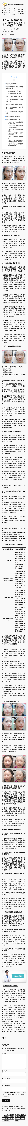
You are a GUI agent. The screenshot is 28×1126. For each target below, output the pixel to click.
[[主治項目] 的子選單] (11, 11)
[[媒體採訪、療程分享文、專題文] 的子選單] (25, 11)
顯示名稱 (5, 1071)
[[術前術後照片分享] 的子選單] (16, 11)
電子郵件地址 (6, 1078)
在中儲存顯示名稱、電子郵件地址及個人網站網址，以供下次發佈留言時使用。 (15, 1094)
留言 (4, 1053)
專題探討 (7, 31)
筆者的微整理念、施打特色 (10, 986)
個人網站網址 (6, 1085)
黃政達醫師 (16, 29)
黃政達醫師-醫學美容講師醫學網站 (16, 4)
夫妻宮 (11, 31)
